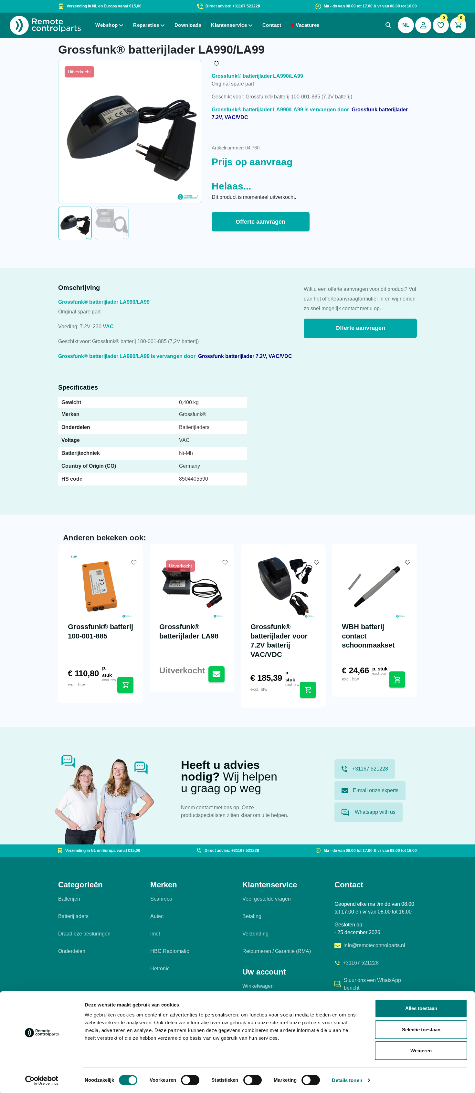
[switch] (190, 1080)
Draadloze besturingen (84, 933)
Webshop (106, 25)
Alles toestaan (421, 1008)
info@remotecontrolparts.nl (374, 945)
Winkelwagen (258, 986)
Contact (271, 25)
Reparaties (146, 25)
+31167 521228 (370, 768)
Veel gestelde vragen (266, 899)
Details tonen (347, 1080)
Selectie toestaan (421, 1029)
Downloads (188, 25)
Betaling (251, 916)
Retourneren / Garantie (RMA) (276, 951)
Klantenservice (229, 25)
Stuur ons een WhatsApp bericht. (372, 984)
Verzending (255, 933)
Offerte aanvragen (260, 222)
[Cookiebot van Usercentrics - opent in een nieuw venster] (42, 1080)
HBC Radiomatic (169, 951)
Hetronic (160, 968)
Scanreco (161, 899)
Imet (155, 933)
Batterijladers (73, 916)
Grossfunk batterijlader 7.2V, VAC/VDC (245, 356)
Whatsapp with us (375, 812)
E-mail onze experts (375, 790)
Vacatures (308, 25)
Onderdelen (71, 951)
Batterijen (69, 899)
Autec (157, 916)
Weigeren (421, 1050)
